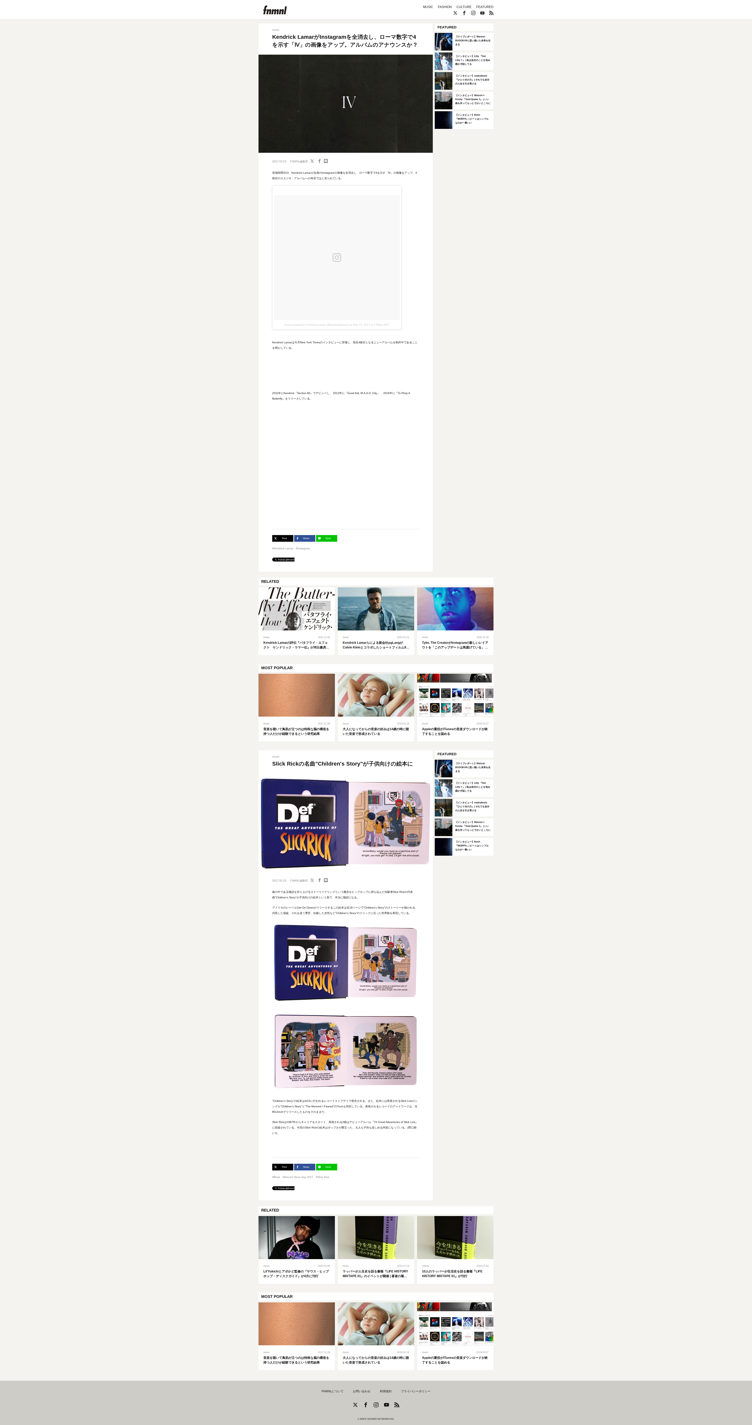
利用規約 (386, 1391)
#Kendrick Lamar (282, 548)
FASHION (445, 7)
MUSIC (428, 7)
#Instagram (303, 548)
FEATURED (485, 7)
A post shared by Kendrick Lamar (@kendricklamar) (316, 324)
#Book (276, 1177)
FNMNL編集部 (299, 161)
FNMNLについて (332, 1391)
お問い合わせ (362, 1391)
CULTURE (464, 7)
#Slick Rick (322, 1177)
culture (425, 1266)
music (275, 29)
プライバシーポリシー (415, 1391)
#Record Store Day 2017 (298, 1177)
